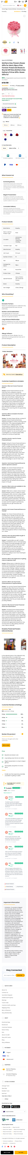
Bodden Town (5, 1091)
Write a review (6, 745)
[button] (16, 2)
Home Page (5, 9)
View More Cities (6, 1096)
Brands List (5, 1024)
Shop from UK (16, 1127)
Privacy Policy (18, 1141)
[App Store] (6, 1107)
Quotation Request (7, 995)
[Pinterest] (15, 1146)
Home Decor (20, 9)
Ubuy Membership (7, 1013)
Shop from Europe (18, 1134)
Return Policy (5, 1030)
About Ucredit (5, 1035)
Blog (3, 1040)
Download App (6, 1022)
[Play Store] (15, 1107)
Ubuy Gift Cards (6, 1037)
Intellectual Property (7, 997)
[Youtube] (9, 1146)
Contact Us (5, 992)
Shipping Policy (6, 1007)
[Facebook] (3, 1146)
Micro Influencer (6, 1010)
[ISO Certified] (16, 1120)
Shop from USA (6, 1127)
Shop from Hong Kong (19, 1129)
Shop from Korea (7, 1131)
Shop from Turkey (7, 1134)
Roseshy (4, 11)
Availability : (5, 88)
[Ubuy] (6, 1)
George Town (5, 1086)
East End (4, 1093)
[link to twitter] (18, 42)
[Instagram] (5, 1146)
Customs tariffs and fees (9, 1005)
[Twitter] (12, 1146)
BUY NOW (21, 1152)
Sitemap (4, 1000)
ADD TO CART (7, 1152)
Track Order (5, 1002)
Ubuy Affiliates (6, 1042)
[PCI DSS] (5, 1120)
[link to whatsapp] (10, 42)
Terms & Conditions (8, 1141)
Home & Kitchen (12, 9)
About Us (4, 990)
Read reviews (7, 793)
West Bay (4, 1088)
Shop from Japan (7, 1129)
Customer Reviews (7, 1027)
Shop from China (18, 1131)
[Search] (25, 5)
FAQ (3, 1032)
